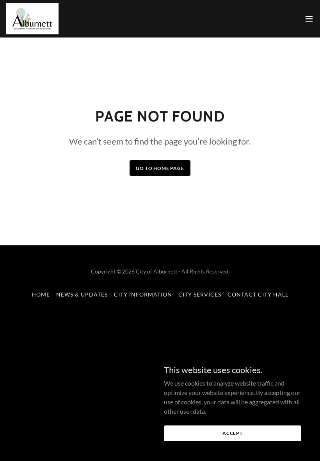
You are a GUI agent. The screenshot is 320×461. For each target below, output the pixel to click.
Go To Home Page (160, 168)
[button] (309, 19)
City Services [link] (199, 294)
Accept (232, 433)
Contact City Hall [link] (258, 294)
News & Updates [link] (82, 294)
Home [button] (41, 294)
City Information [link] (143, 294)
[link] (32, 18)
